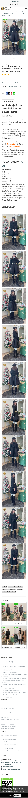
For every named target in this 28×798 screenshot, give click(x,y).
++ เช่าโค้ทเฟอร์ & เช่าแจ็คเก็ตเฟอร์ (9, 672)
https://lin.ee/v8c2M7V (15, 146)
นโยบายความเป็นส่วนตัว (19, 791)
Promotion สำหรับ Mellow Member (9, 726)
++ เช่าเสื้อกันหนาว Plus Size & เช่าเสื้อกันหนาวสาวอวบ (13, 678)
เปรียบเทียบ (16, 83)
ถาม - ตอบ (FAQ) (4, 717)
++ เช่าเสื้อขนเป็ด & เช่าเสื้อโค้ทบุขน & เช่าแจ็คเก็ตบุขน (13, 692)
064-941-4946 (15, 1)
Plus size (20, 86)
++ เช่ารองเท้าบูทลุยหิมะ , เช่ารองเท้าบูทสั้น (10, 695)
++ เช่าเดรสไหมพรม (5, 664)
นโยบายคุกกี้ (7, 792)
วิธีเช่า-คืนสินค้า (4, 715)
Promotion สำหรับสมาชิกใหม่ (7, 728)
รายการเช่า (4, 88)
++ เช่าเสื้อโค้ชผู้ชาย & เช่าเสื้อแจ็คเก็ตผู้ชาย (11, 690)
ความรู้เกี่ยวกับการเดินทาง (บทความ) (9, 742)
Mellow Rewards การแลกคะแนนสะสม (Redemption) (13, 753)
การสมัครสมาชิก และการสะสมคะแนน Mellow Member (13, 751)
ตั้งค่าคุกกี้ (10, 795)
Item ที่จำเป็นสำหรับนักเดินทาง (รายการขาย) (11, 706)
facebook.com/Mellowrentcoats (11, 769)
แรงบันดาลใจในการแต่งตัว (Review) (9, 735)
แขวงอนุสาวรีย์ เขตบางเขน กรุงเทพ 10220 (11, 763)
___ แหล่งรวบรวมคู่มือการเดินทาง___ (9, 739)
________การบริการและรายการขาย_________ (10, 703)
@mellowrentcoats (11, 144)
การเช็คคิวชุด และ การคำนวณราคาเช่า (10, 719)
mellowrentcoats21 (8, 768)
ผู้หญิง (15, 86)
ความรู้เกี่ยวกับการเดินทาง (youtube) (9, 744)
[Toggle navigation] (26, 8)
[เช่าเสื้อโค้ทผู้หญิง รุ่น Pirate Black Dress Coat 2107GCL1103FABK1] (14, 37)
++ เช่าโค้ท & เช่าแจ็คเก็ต (6, 670)
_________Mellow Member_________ (9, 748)
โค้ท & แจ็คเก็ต (10, 86)
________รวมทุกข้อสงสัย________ (8, 712)
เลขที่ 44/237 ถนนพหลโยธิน (11, 761)
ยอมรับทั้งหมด (17, 795)
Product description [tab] (8, 101)
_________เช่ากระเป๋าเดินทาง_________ (9, 697)
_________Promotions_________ (7, 724)
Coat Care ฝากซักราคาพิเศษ (7, 708)
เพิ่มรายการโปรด (6, 83)
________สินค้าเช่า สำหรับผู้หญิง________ (9, 662)
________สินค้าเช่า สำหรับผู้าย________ (9, 688)
